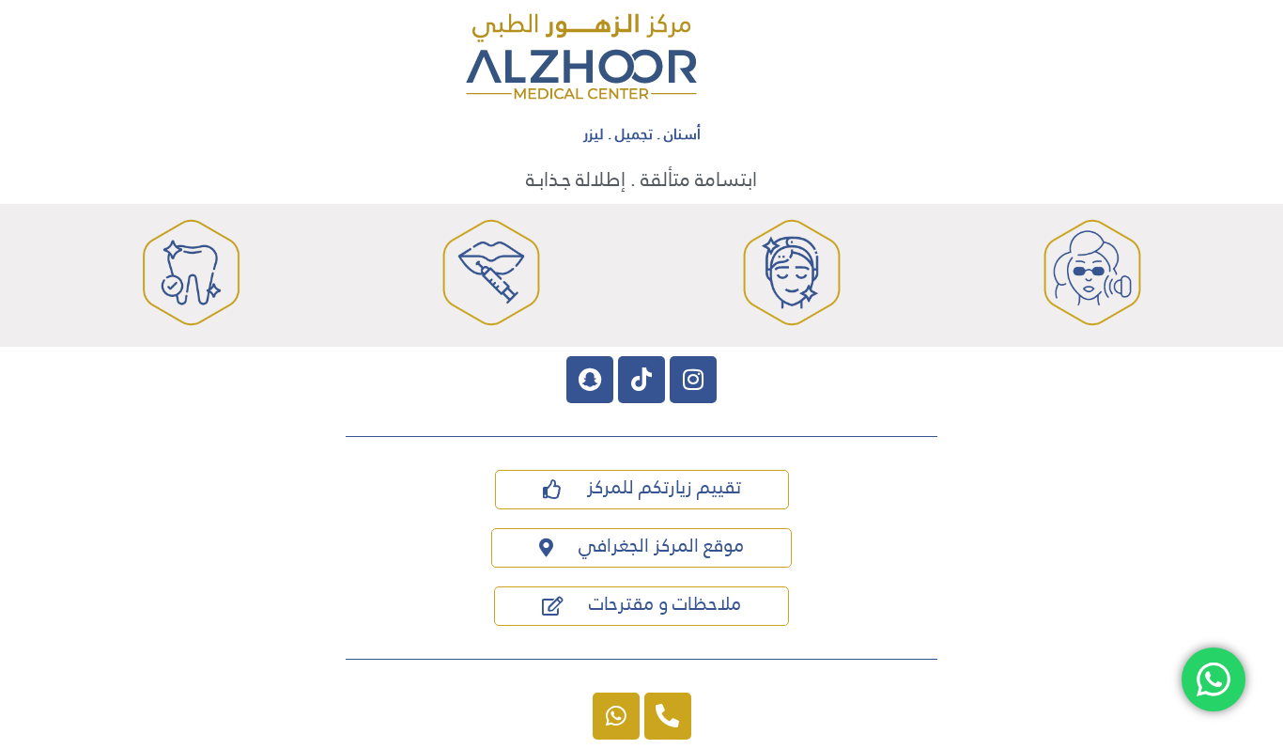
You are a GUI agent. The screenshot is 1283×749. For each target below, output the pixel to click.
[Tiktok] (641, 379)
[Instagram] (693, 379)
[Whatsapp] (616, 716)
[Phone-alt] (667, 716)
